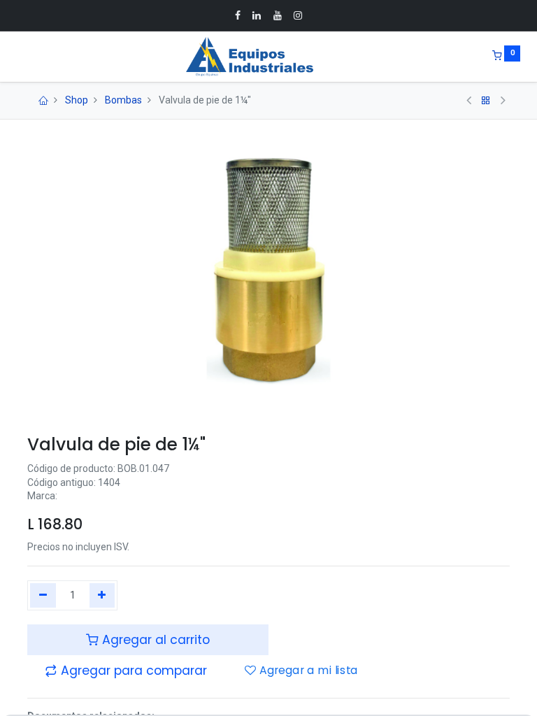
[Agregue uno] (102, 595)
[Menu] (17, 56)
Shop (76, 100)
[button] (126, 670)
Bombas (123, 100)
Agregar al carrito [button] (154, 639)
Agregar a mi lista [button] (307, 671)
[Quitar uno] (43, 595)
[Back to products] (486, 100)
